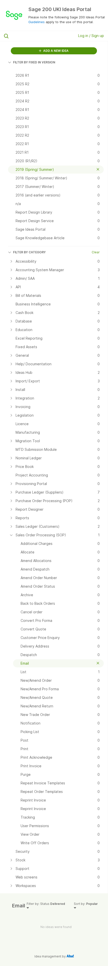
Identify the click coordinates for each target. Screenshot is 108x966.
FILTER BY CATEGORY (29, 252)
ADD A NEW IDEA (55, 51)
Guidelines (36, 22)
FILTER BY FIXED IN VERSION (34, 62)
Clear (96, 252)
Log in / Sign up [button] (91, 35)
